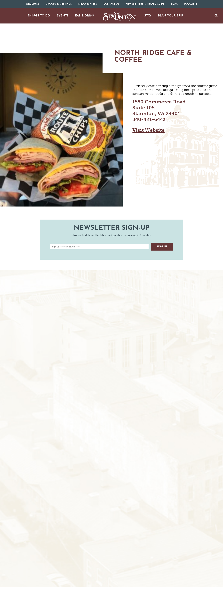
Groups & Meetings (59, 4)
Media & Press (87, 4)
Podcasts (190, 4)
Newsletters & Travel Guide (145, 4)
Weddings (32, 4)
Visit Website (148, 130)
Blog (174, 4)
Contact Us (111, 4)
